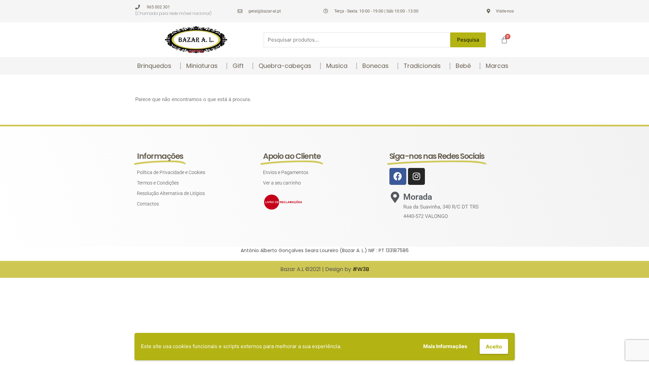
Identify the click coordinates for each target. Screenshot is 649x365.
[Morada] (395, 197)
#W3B (361, 269)
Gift (238, 66)
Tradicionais (422, 66)
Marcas (497, 66)
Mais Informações (445, 346)
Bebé (463, 66)
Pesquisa (468, 39)
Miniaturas (202, 66)
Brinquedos (154, 66)
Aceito (494, 346)
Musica (336, 66)
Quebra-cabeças (285, 66)
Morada (417, 197)
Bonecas (375, 66)
